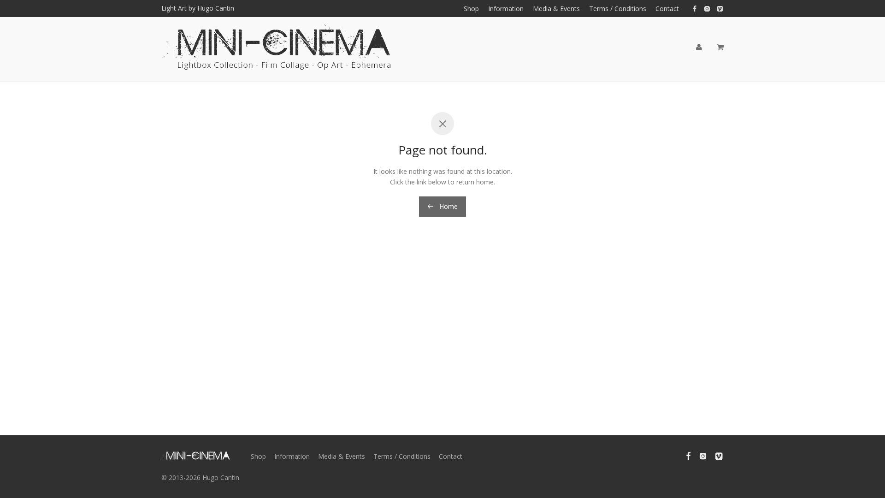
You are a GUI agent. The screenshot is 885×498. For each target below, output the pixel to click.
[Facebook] (694, 8)
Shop (471, 9)
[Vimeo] (720, 8)
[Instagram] (706, 8)
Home (447, 206)
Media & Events (556, 9)
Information (506, 9)
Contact (667, 9)
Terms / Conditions (617, 9)
